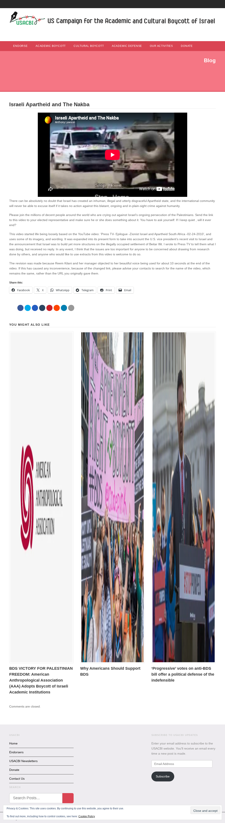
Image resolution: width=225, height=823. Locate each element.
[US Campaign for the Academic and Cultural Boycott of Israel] (112, 19)
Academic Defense (127, 46)
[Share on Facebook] (20, 308)
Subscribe (163, 776)
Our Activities (161, 46)
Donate (187, 46)
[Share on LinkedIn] (64, 308)
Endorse (20, 46)
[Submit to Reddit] (57, 308)
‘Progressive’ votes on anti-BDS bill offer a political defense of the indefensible (182, 674)
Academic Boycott (51, 46)
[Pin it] (49, 308)
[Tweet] (28, 308)
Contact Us (17, 778)
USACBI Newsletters (23, 761)
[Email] (71, 308)
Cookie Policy (86, 816)
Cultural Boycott (89, 46)
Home (13, 743)
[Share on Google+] (35, 308)
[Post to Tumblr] (42, 308)
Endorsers (16, 752)
